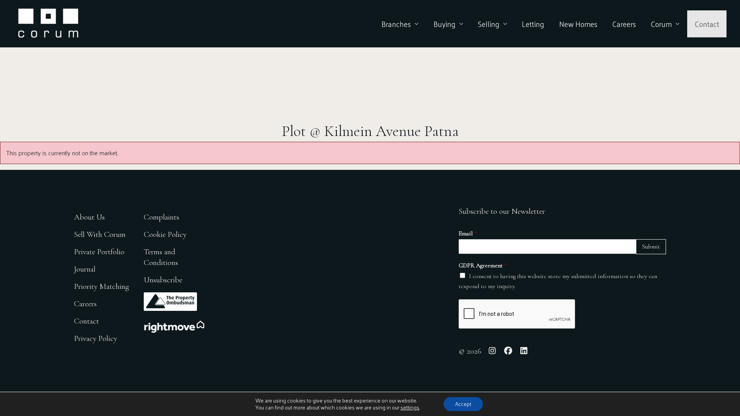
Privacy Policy (95, 338)
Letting (533, 23)
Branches (396, 23)
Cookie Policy (165, 234)
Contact (707, 23)
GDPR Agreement (483, 265)
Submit (651, 246)
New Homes (578, 23)
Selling (489, 23)
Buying (445, 23)
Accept (463, 404)
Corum (661, 23)
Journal (85, 269)
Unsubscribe (163, 280)
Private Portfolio (99, 252)
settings (409, 407)
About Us (89, 217)
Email (468, 233)
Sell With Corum (100, 234)
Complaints (161, 217)
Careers (624, 23)
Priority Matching (101, 286)
